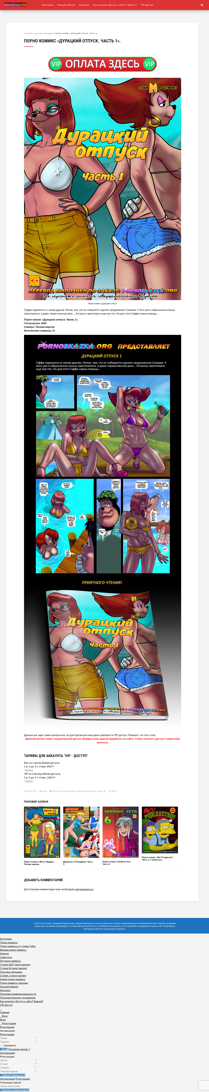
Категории (47, 5)
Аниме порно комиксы (12, 979)
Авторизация (7, 1053)
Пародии (80, 791)
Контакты (84, 5)
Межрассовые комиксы (13, 950)
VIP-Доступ (147, 5)
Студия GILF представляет (15, 964)
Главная (28, 33)
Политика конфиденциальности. (18, 994)
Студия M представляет (13, 968)
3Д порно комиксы (10, 961)
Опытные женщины (43, 33)
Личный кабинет (66, 5)
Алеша (44, 791)
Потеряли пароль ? (19, 1049)
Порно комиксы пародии (14, 983)
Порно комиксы (9, 942)
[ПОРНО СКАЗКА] (23, 4)
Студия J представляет (13, 975)
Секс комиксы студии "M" (95, 791)
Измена (4, 953)
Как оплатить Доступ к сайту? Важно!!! (115, 5)
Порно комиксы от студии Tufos (17, 946)
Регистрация (7, 1034)
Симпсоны (6, 957)
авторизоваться (84, 889)
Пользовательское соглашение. (18, 997)
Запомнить (10, 1045)
